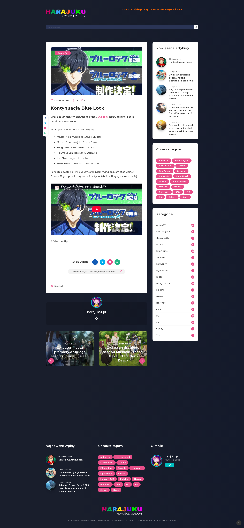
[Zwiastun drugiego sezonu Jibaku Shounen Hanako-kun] (161, 75)
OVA (178, 192)
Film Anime (164, 171)
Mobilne (163, 187)
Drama (182, 166)
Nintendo (164, 192)
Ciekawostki (165, 166)
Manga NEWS (179, 181)
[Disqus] (96, 398)
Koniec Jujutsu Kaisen (181, 62)
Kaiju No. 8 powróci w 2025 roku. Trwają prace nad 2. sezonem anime (181, 94)
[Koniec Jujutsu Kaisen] (161, 62)
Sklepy (172, 197)
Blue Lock (59, 286)
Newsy (177, 187)
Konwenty (164, 176)
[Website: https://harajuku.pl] (96, 318)
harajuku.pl (96, 312)
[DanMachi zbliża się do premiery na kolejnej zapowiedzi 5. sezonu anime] (161, 125)
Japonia (181, 171)
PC (188, 192)
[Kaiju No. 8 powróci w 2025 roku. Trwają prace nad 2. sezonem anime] (161, 90)
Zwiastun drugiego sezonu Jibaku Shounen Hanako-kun (181, 78)
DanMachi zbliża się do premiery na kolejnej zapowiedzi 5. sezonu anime (181, 129)
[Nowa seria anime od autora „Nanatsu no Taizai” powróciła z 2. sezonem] (161, 108)
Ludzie (162, 181)
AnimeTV (62, 53)
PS (160, 197)
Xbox (185, 197)
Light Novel (182, 176)
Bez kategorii (181, 160)
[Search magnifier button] (196, 27)
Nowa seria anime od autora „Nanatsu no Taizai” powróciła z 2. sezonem (181, 112)
